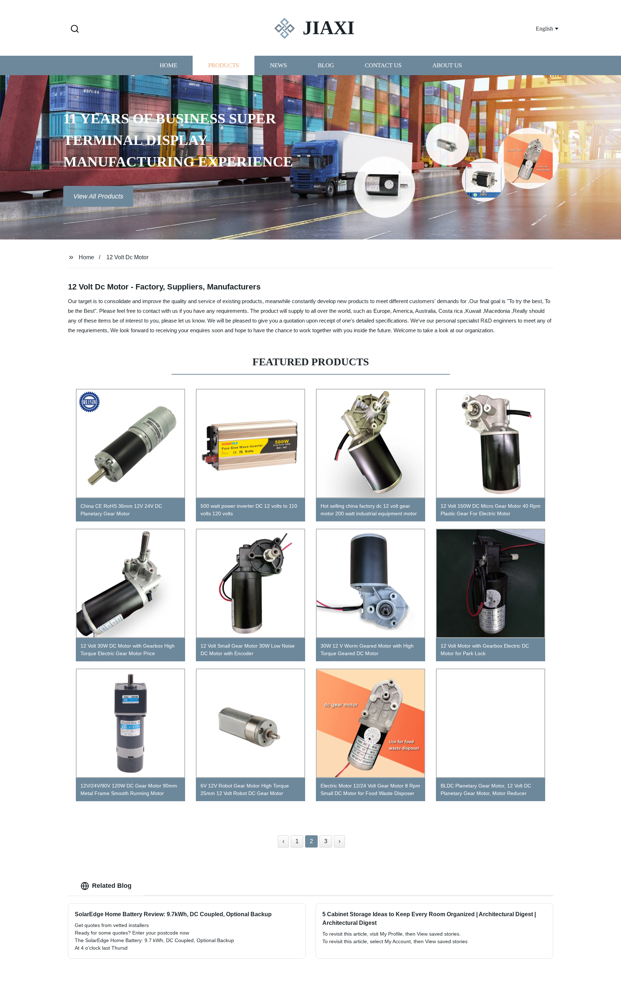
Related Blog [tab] (112, 885)
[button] (75, 29)
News (278, 65)
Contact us (383, 65)
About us (447, 65)
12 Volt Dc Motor (127, 257)
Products (223, 65)
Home (168, 65)
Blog (326, 65)
